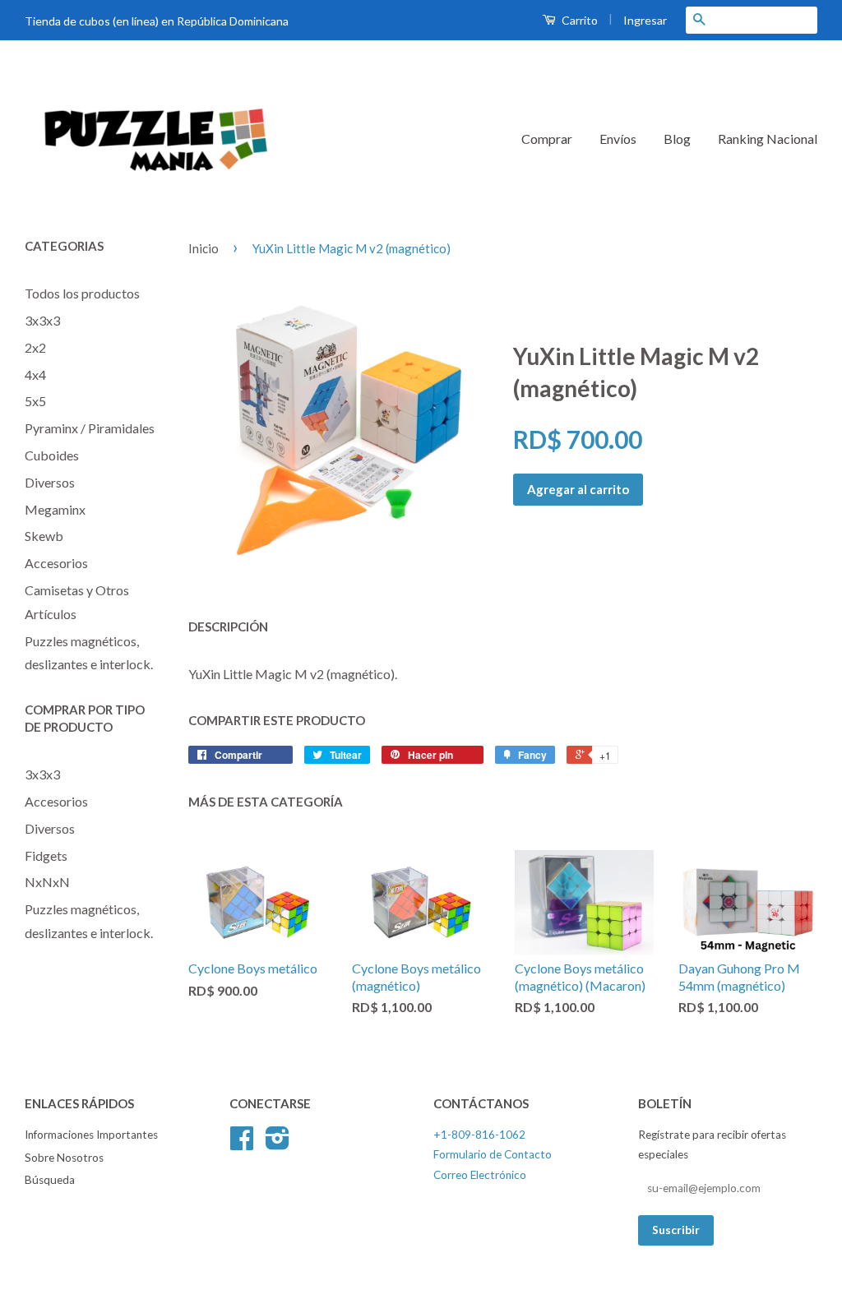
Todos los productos (82, 293)
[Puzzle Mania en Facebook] (241, 1143)
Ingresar (645, 20)
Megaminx (55, 509)
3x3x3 (42, 320)
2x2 (35, 347)
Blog (677, 138)
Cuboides (52, 455)
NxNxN (47, 882)
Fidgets (46, 855)
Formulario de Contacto (492, 1154)
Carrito (578, 20)
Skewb (44, 535)
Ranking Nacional (767, 138)
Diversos (50, 482)
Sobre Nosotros (64, 1157)
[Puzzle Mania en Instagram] (277, 1143)
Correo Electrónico (479, 1174)
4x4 (35, 374)
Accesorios (56, 563)
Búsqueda (50, 1179)
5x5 (35, 401)
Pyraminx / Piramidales (90, 428)
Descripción (228, 626)
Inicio (203, 248)
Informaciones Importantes (91, 1134)
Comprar (546, 138)
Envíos (617, 138)
